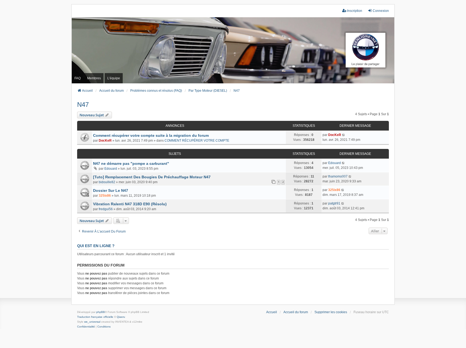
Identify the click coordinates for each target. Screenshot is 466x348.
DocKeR (105, 140)
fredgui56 (106, 209)
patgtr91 (334, 203)
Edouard (110, 168)
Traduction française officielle (95, 316)
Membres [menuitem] (94, 78)
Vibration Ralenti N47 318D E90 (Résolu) (130, 204)
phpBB (100, 312)
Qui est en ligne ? (96, 246)
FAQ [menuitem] (77, 78)
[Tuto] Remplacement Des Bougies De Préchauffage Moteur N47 (152, 177)
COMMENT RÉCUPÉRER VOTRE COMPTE (197, 140)
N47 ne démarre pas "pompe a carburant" (131, 163)
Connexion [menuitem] (381, 11)
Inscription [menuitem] (354, 11)
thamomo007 (338, 176)
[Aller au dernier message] (343, 134)
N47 (83, 104)
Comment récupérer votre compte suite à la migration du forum (151, 135)
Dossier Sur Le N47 (110, 190)
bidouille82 (107, 182)
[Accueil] (233, 50)
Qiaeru (121, 316)
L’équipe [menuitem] (113, 78)
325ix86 (105, 195)
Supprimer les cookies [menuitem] (330, 312)
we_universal (92, 321)
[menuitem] (86, 326)
